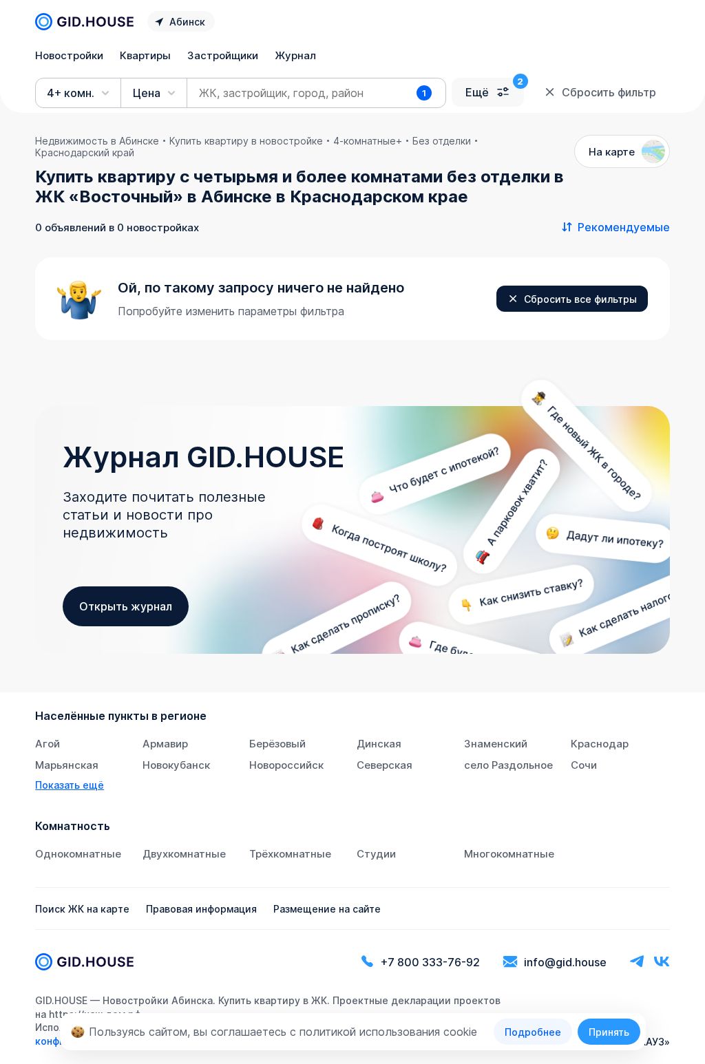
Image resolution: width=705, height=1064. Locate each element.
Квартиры (145, 55)
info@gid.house (565, 962)
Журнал (295, 55)
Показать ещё (69, 785)
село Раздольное (508, 765)
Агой (47, 743)
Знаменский (495, 743)
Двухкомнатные (184, 853)
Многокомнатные (509, 853)
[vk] (661, 962)
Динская (379, 743)
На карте (612, 151)
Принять (609, 1032)
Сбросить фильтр (609, 92)
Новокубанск (176, 765)
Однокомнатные (78, 853)
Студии (376, 853)
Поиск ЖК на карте (82, 909)
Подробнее (533, 1032)
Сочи (584, 765)
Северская (384, 765)
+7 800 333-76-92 (430, 962)
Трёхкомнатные (290, 853)
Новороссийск (286, 765)
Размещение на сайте (327, 909)
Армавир (165, 743)
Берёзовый (277, 743)
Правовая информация (201, 909)
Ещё (477, 92)
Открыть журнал (125, 606)
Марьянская (66, 765)
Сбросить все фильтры (580, 299)
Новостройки (69, 55)
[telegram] (637, 962)
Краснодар (600, 743)
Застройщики (222, 55)
